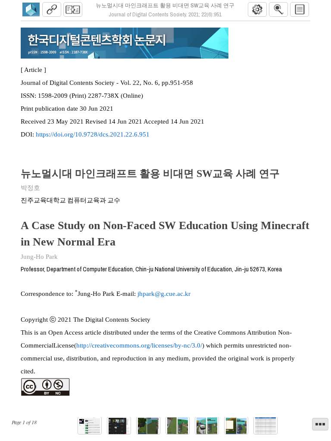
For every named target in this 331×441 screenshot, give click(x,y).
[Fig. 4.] (178, 425)
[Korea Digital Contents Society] (31, 9)
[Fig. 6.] (236, 425)
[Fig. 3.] (148, 425)
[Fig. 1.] (90, 425)
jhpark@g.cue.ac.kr (163, 293)
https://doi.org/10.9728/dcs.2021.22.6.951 (93, 134)
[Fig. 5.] (207, 425)
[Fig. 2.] (119, 425)
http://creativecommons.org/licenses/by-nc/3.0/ (139, 345)
